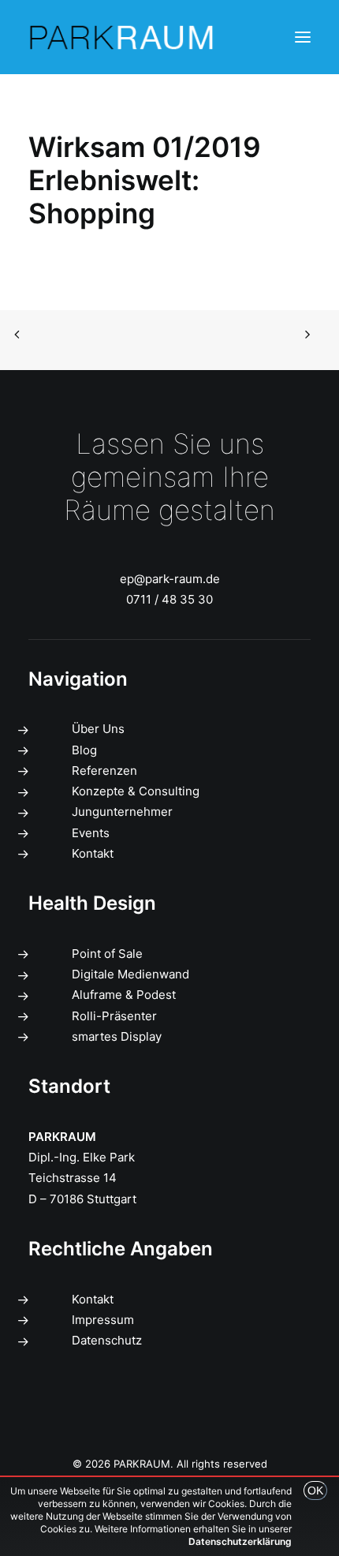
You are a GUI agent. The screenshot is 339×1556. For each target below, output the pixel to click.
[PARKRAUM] (122, 37)
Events (91, 832)
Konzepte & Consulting (135, 791)
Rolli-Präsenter (114, 1015)
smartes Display (117, 1036)
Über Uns (98, 728)
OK (315, 1490)
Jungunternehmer (122, 811)
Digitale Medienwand (130, 974)
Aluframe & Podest (124, 994)
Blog (84, 749)
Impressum (103, 1319)
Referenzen (104, 770)
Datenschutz (107, 1340)
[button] (302, 37)
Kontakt (93, 853)
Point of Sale (107, 953)
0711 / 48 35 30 (169, 599)
